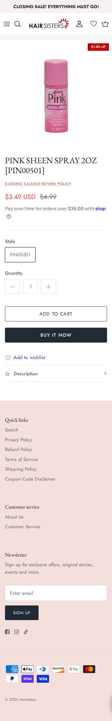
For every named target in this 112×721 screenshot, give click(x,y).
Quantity (13, 273)
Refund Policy (18, 449)
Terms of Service (21, 459)
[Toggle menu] (7, 24)
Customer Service (22, 526)
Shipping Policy (20, 469)
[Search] (20, 24)
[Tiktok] (26, 631)
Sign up (21, 613)
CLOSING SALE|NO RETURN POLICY (38, 183)
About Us (14, 517)
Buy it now (56, 335)
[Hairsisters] (49, 24)
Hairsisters (27, 699)
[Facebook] (7, 631)
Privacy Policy (18, 439)
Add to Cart (56, 314)
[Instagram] (16, 631)
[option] (56, 96)
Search (11, 429)
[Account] (78, 24)
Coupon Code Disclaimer (30, 479)
